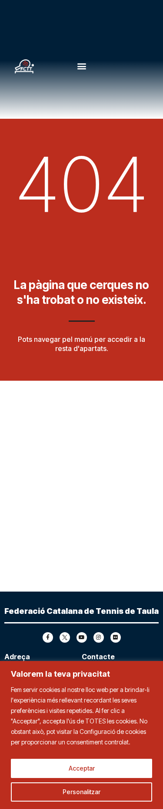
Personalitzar (81, 791)
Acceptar (82, 768)
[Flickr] (115, 637)
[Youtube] (82, 637)
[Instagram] (98, 637)
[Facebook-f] (48, 637)
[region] (81, 735)
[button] (81, 66)
